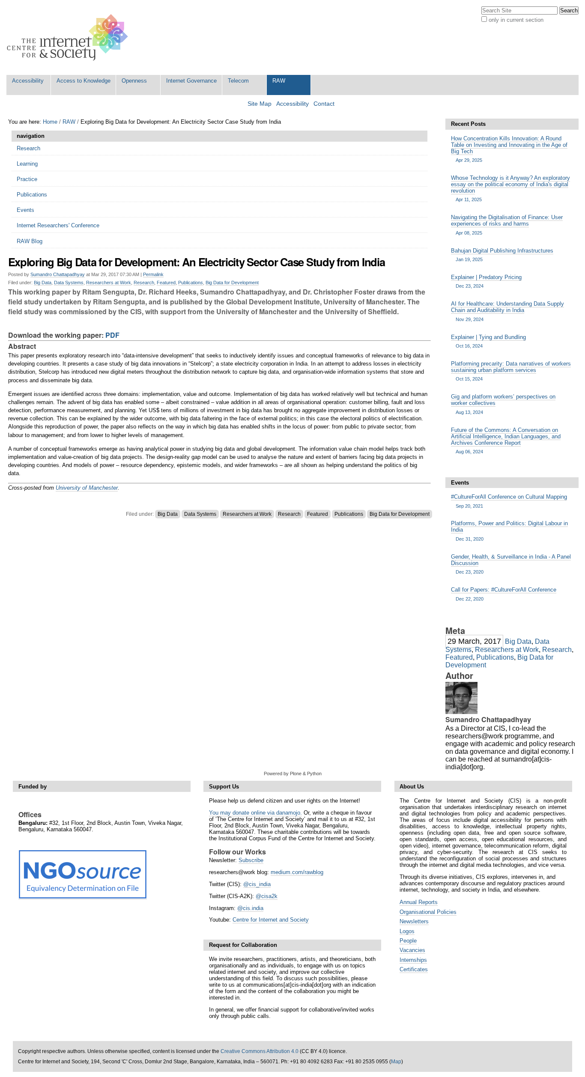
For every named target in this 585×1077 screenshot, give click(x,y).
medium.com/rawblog (297, 872)
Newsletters (414, 921)
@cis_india (257, 884)
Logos (407, 931)
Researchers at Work (108, 282)
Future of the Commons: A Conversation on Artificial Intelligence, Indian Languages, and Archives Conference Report (506, 440)
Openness (134, 80)
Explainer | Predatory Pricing (486, 281)
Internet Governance (191, 80)
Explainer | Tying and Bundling (488, 341)
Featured (166, 282)
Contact (323, 104)
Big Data (42, 282)
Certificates (414, 969)
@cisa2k (267, 896)
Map (396, 1062)
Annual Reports (419, 902)
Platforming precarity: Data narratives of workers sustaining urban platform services (511, 370)
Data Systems (69, 282)
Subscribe (251, 860)
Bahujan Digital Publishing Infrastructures (502, 254)
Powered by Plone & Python (293, 773)
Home (50, 122)
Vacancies (412, 950)
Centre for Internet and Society (271, 919)
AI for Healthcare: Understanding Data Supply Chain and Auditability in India (507, 310)
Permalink (153, 274)
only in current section (516, 20)
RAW (278, 80)
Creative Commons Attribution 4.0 (259, 1051)
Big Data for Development (232, 282)
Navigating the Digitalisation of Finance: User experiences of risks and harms (507, 224)
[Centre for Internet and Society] (69, 37)
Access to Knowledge (83, 80)
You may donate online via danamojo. (255, 812)
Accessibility (28, 80)
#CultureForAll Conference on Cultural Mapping (509, 501)
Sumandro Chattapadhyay (57, 274)
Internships (413, 960)
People (408, 940)
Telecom (238, 80)
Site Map (260, 104)
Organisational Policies (428, 912)
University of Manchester (87, 488)
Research (144, 282)
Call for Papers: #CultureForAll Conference (503, 593)
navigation (31, 136)
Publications (190, 282)
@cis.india (250, 908)
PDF (112, 335)
